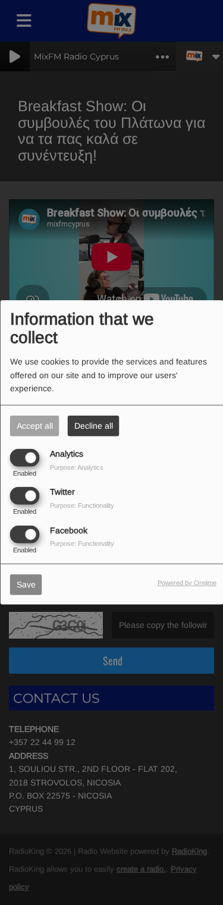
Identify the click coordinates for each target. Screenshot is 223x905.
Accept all (35, 425)
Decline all (93, 425)
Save (26, 584)
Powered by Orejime (187, 582)
